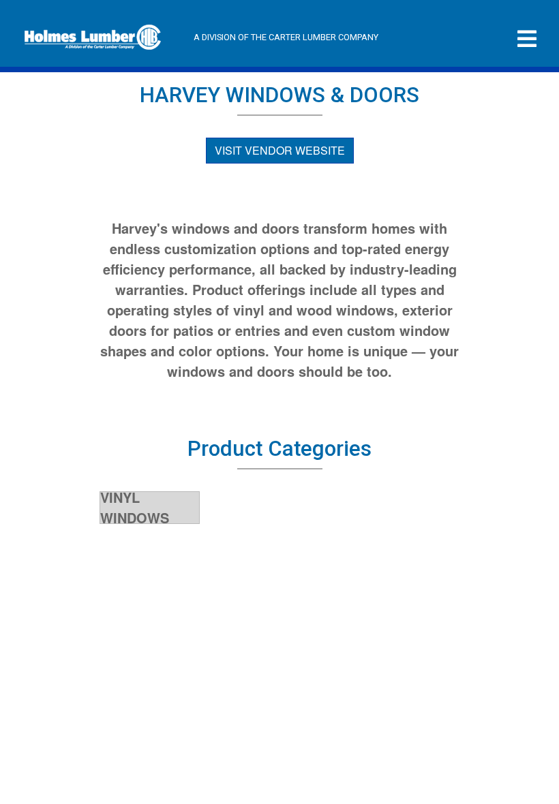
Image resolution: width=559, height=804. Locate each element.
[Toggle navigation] (527, 39)
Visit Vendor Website (280, 150)
